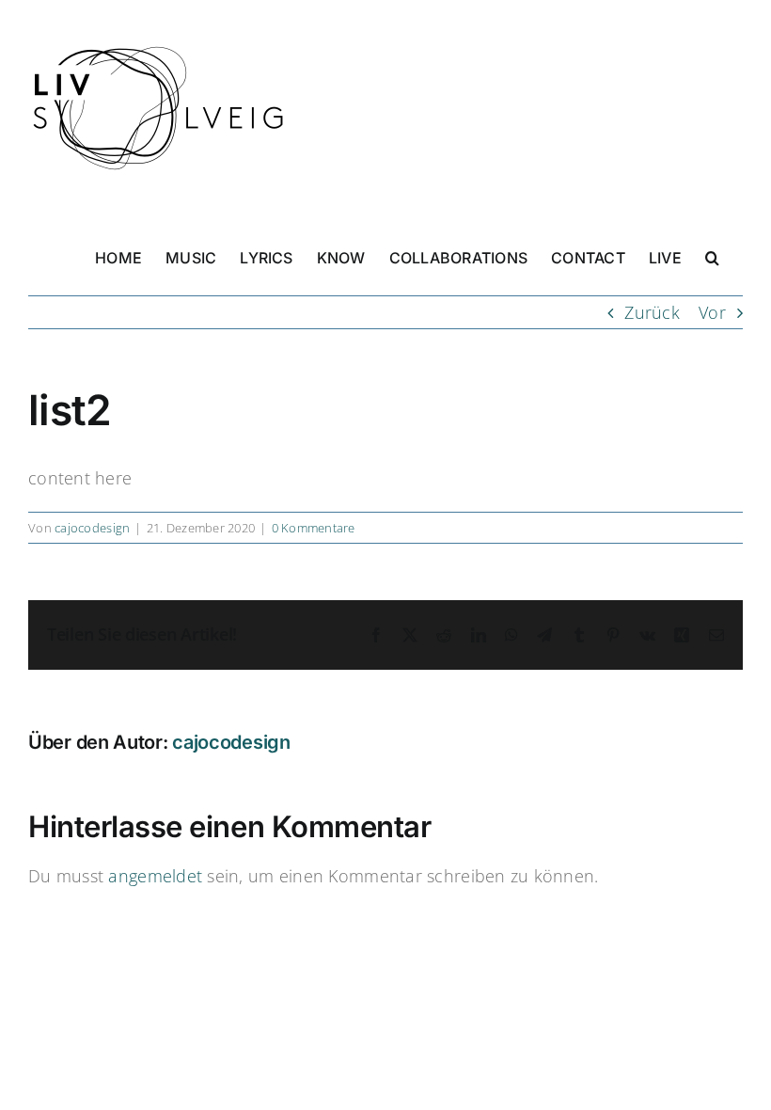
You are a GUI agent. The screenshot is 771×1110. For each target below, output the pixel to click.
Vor (712, 312)
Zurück (652, 312)
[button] (712, 255)
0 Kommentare (313, 527)
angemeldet (155, 875)
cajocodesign (92, 527)
